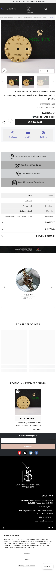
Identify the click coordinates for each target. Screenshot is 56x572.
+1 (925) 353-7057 (46, 507)
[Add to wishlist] (10, 122)
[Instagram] (31, 453)
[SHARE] (4, 122)
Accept (27, 554)
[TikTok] (25, 453)
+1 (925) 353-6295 (46, 517)
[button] (47, 71)
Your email (50, 440)
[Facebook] (36, 453)
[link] (42, 366)
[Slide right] (51, 287)
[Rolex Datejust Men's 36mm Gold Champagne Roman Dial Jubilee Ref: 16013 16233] (28, 402)
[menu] (53, 8)
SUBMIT (28, 446)
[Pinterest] (19, 453)
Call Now (12, 9)
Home (51, 17)
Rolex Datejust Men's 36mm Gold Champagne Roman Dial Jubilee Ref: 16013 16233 (28, 424)
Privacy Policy (28, 547)
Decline (27, 560)
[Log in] (2, 9)
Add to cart (34, 122)
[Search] (45, 8)
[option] (28, 46)
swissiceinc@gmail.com (43, 521)
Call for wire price (45, 116)
